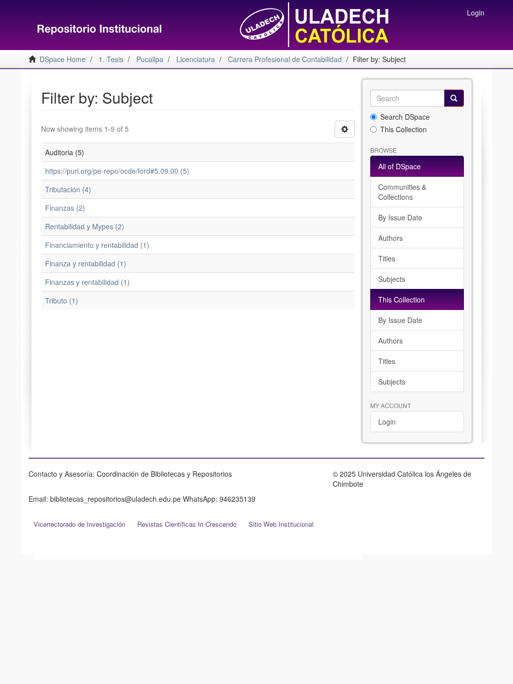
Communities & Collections (402, 192)
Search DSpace (405, 117)
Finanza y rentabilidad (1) (85, 263)
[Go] (454, 98)
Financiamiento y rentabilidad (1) (97, 245)
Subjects (391, 279)
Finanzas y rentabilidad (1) (87, 282)
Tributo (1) (61, 300)
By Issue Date (400, 217)
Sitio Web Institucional (281, 524)
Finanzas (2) (65, 208)
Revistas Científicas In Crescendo (186, 524)
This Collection (403, 129)
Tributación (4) (68, 189)
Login (387, 422)
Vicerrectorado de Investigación (79, 524)
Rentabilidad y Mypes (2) (84, 226)
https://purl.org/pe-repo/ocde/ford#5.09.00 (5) (117, 171)
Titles (386, 258)
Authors (390, 238)
